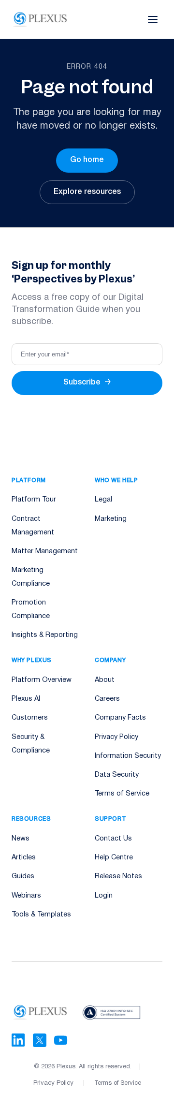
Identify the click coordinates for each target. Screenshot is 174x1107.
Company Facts (120, 718)
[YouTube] (61, 1040)
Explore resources (87, 192)
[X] (39, 1040)
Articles (24, 858)
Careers (107, 699)
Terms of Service (122, 794)
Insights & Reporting (45, 635)
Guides (23, 876)
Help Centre (114, 858)
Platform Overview (42, 680)
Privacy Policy (116, 737)
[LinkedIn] (18, 1040)
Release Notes (118, 876)
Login (104, 896)
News (20, 839)
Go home (87, 160)
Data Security (117, 775)
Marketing (111, 519)
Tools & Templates (41, 915)
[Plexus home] (40, 19)
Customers (30, 718)
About (105, 680)
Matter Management (45, 551)
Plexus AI (26, 699)
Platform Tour (34, 500)
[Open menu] (152, 19)
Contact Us (113, 839)
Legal (103, 500)
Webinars (26, 896)
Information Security (128, 756)
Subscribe (87, 382)
